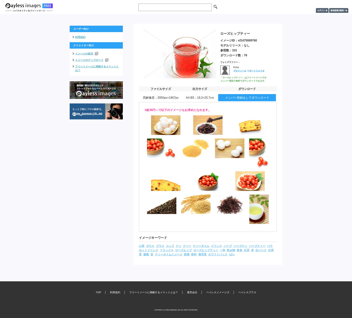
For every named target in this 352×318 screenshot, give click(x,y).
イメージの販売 (84, 53)
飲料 (194, 254)
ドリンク (216, 245)
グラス (160, 245)
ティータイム (201, 245)
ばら (232, 254)
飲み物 (231, 250)
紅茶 (247, 250)
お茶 (141, 245)
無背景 (202, 254)
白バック (261, 250)
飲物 (187, 254)
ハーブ (228, 245)
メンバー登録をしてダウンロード (247, 97)
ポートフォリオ (257, 71)
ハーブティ (240, 245)
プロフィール (239, 71)
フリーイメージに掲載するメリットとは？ (97, 68)
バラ (270, 245)
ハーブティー (257, 245)
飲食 (239, 250)
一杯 (222, 250)
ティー (187, 245)
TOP (98, 292)
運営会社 (192, 292)
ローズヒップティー (205, 250)
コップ (170, 245)
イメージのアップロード (89, 60)
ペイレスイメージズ (217, 292)
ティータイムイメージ (168, 254)
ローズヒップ (183, 250)
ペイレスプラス (247, 292)
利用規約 (80, 37)
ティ (178, 245)
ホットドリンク (148, 250)
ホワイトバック (218, 254)
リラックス (167, 250)
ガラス (150, 245)
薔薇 (146, 254)
